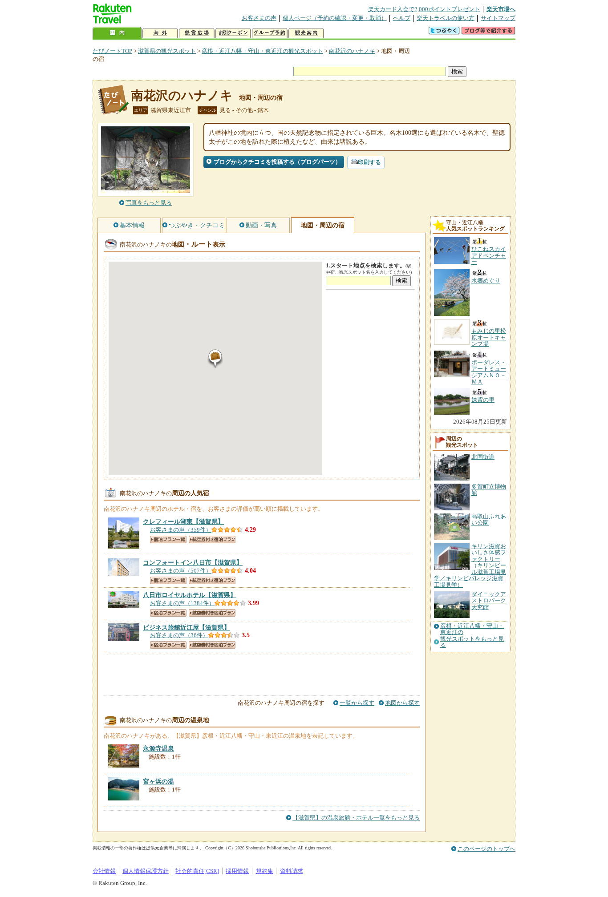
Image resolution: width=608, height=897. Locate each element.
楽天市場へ (500, 9)
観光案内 (306, 33)
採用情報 (237, 871)
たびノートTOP (112, 51)
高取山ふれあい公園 (488, 519)
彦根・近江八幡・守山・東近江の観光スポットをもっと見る (472, 635)
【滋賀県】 (183, 521)
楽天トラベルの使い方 (445, 18)
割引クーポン (233, 33)
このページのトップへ (486, 848)
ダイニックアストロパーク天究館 (488, 600)
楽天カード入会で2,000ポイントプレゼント (424, 9)
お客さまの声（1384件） (182, 603)
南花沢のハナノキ (352, 51)
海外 (160, 33)
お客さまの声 (259, 18)
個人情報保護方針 (145, 871)
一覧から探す (357, 702)
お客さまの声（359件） (180, 529)
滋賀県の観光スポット (167, 51)
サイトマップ (498, 18)
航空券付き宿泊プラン (212, 539)
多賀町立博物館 (488, 489)
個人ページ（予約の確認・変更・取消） (335, 18)
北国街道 (483, 456)
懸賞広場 (197, 33)
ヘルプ (401, 18)
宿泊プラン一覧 (168, 539)
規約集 (264, 871)
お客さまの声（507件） (180, 570)
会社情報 (104, 871)
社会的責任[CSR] (197, 871)
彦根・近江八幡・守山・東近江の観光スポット (262, 51)
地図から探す (402, 702)
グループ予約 (270, 33)
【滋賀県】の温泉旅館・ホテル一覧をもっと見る (356, 817)
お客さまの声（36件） (179, 635)
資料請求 (291, 871)
